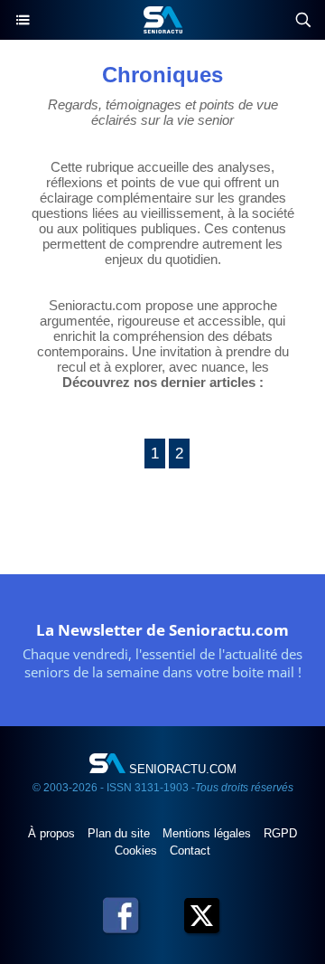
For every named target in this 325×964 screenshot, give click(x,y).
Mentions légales (208, 833)
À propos (53, 833)
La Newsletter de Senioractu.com (162, 629)
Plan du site (120, 833)
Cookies (138, 850)
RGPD (280, 833)
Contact (190, 850)
